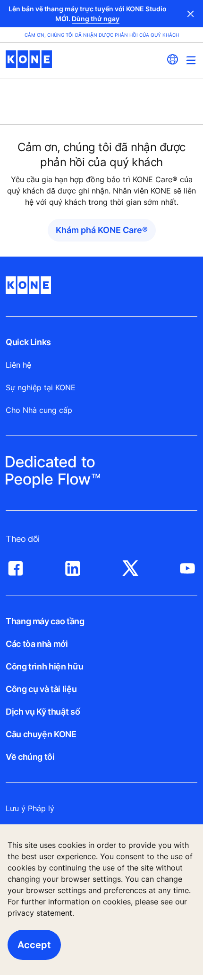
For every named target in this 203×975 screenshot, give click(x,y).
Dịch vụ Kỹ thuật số (43, 712)
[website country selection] (172, 59)
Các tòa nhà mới (37, 644)
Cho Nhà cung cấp (39, 410)
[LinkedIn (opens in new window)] (73, 566)
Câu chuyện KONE (41, 734)
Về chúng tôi (30, 757)
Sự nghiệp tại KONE (41, 387)
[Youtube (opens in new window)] (187, 566)
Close (190, 14)
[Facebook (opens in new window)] (15, 566)
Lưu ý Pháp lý (30, 808)
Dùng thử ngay (95, 19)
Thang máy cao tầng (45, 621)
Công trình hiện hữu (44, 666)
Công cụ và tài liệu (41, 689)
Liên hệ (18, 365)
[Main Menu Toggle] (191, 60)
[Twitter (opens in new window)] (130, 566)
